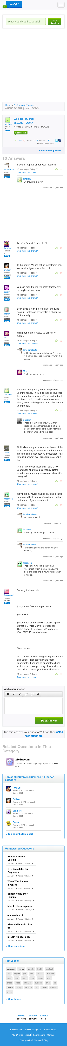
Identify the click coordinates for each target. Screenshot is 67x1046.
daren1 (7, 291)
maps (18, 982)
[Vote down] (24, 140)
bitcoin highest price (19, 936)
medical (53, 987)
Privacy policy (26, 1040)
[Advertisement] (33, 68)
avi (37, 987)
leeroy (7, 452)
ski (55, 982)
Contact (50, 1034)
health (39, 968)
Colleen (7, 269)
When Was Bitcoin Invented (17, 883)
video (49, 978)
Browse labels (50, 1029)
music (24, 978)
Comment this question (49, 150)
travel (9, 978)
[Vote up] (16, 140)
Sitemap (37, 1040)
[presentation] (8, 694)
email (48, 982)
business (38, 982)
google (40, 978)
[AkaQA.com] (12, 5)
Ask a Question (55, 21)
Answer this (20, 132)
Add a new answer (14, 688)
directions (50, 973)
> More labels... (14, 999)
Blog (46, 1040)
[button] (8, 694)
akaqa (19, 987)
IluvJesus (8, 248)
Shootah (27, 419)
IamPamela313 (11, 169)
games (21, 968)
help (16, 978)
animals (31, 968)
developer (11, 968)
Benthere (17, 810)
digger (7, 313)
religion (17, 973)
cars (32, 978)
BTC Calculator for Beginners (17, 870)
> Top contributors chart (19, 833)
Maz (6, 337)
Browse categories (33, 1029)
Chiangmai (9, 595)
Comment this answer (27, 172)
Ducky (16, 822)
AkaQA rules (17, 1034)
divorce (10, 987)
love (31, 973)
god (24, 973)
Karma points (39, 1034)
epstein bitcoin (15, 915)
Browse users (16, 1029)
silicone (40, 973)
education (27, 982)
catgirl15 (27, 178)
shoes (9, 982)
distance (28, 987)
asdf (8, 973)
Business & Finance (23, 105)
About (28, 1034)
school (9, 992)
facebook (8, 498)
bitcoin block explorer (19, 906)
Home (8, 105)
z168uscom (22, 759)
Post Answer (49, 720)
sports (44, 987)
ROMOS (17, 787)
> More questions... (16, 946)
